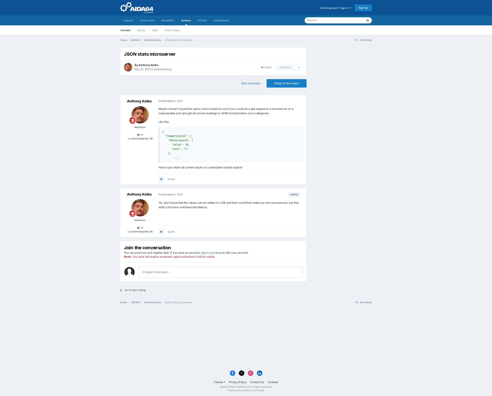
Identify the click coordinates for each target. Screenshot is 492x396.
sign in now (208, 252)
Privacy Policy (238, 382)
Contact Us (257, 382)
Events (141, 30)
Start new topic (250, 83)
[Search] (367, 20)
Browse (186, 20)
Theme (219, 382)
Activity (202, 20)
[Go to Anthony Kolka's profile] (128, 67)
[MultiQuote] (161, 179)
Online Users (172, 30)
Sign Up (363, 7)
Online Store (147, 20)
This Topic (352, 20)
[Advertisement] (341, 73)
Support (128, 20)
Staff (155, 30)
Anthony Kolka (148, 65)
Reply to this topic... (157, 272)
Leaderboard (221, 20)
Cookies (273, 382)
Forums (125, 30)
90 (141, 134)
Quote (171, 179)
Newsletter (168, 20)
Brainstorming (162, 69)
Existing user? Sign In (335, 7)
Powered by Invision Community (246, 390)
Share (267, 67)
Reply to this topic (286, 83)
